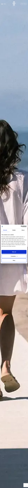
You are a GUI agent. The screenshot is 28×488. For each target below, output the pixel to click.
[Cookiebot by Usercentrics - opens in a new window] (21, 226)
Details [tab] (14, 230)
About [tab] (23, 230)
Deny (14, 260)
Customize (13, 256)
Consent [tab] (5, 230)
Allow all (14, 251)
